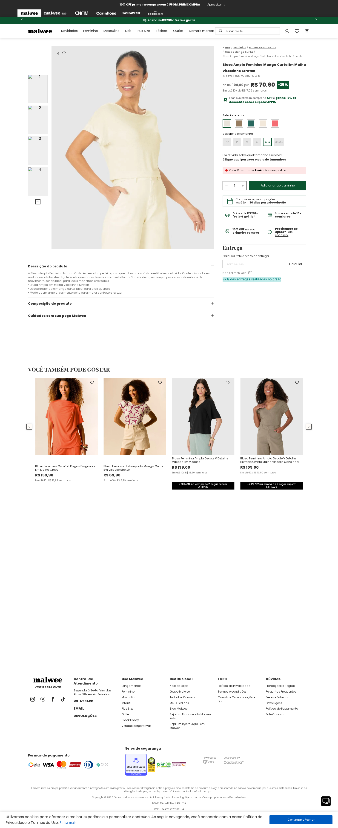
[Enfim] (82, 13)
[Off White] (263, 123)
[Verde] (251, 123)
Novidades (69, 31)
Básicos (162, 31)
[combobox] (247, 30)
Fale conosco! (283, 233)
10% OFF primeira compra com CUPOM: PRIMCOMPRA (160, 4)
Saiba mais (68, 822)
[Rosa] (275, 123)
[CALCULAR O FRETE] (295, 264)
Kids (128, 31)
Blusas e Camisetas (262, 47)
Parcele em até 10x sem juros (169, 20)
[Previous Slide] (21, 20)
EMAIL (79, 708)
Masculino (111, 31)
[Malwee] (29, 13)
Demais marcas (202, 31)
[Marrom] (239, 123)
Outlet (178, 31)
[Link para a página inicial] (226, 48)
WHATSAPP (83, 701)
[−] (226, 185)
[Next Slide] (316, 20)
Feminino (90, 31)
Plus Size (143, 31)
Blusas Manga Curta (239, 52)
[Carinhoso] (106, 13)
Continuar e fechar (300, 819)
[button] (58, 53)
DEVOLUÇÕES (85, 715)
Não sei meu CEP (234, 273)
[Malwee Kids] (55, 13)
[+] (242, 185)
